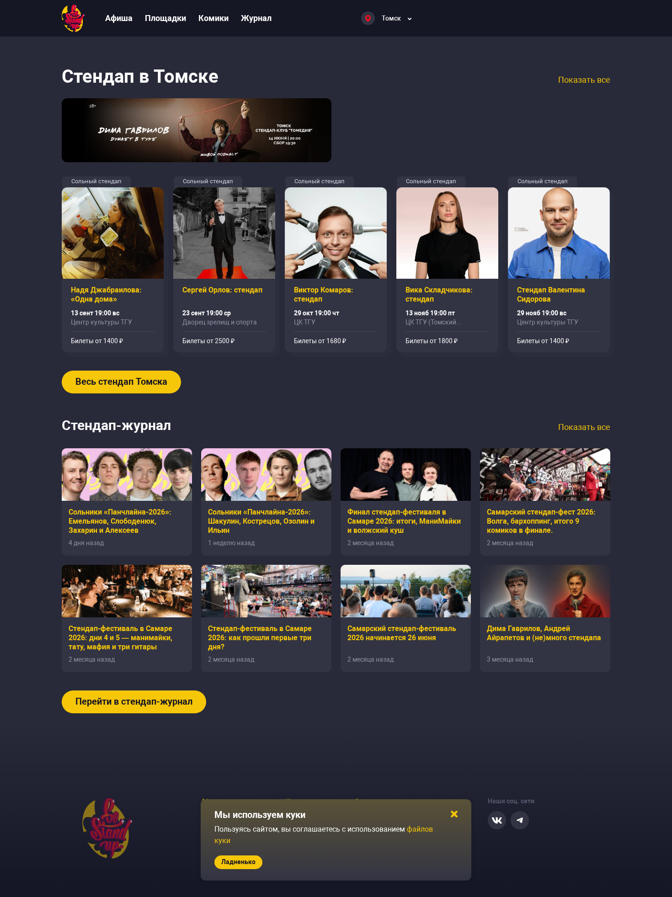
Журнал (256, 18)
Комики (213, 18)
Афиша (119, 18)
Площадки (165, 18)
